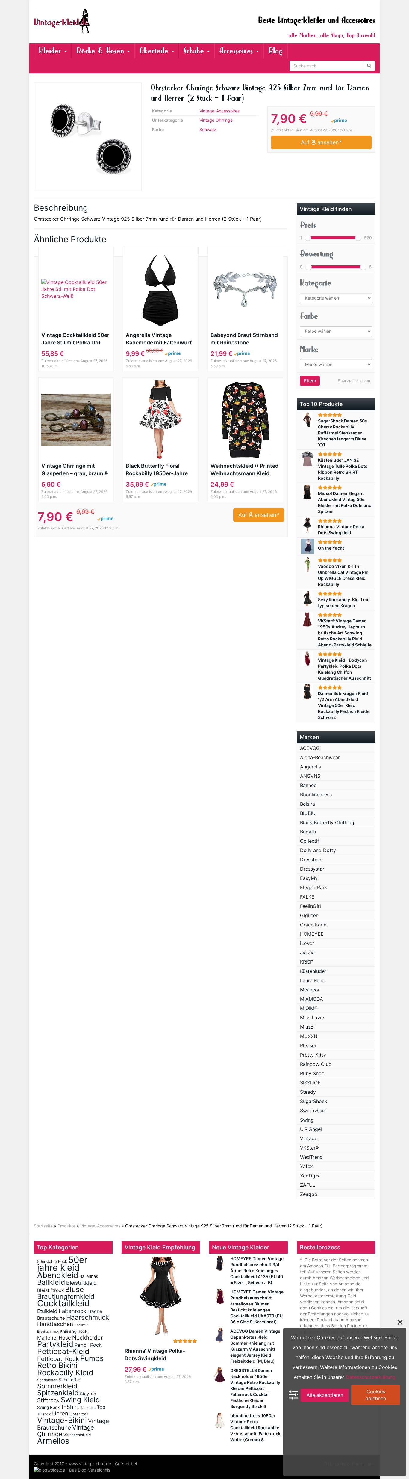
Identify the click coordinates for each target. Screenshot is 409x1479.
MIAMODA (311, 999)
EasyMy (309, 878)
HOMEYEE (312, 934)
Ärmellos (53, 1440)
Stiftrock (48, 1400)
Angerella (310, 767)
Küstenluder (313, 971)
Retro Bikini (57, 1365)
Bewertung (316, 254)
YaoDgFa (310, 1176)
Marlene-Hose (54, 1338)
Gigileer (309, 915)
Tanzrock (88, 1408)
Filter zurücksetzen (354, 380)
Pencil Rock (88, 1345)
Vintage (308, 1138)
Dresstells (311, 860)
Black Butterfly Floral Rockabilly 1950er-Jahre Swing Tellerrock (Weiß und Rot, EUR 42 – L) (157, 470)
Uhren (60, 1413)
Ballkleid (51, 1282)
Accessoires (237, 51)
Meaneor (310, 990)
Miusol (307, 1027)
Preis (308, 225)
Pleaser (308, 1045)
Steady (308, 1092)
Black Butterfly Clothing (327, 822)
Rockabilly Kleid (65, 1372)
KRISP (306, 962)
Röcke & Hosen (101, 51)
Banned (308, 785)
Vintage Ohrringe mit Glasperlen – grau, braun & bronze (74, 470)
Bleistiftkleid (81, 1283)
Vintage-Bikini (62, 1420)
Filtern (310, 380)
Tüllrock (44, 1414)
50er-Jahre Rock (52, 1261)
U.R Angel (311, 1129)
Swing (307, 1120)
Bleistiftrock (50, 1290)
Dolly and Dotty (318, 850)
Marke (309, 349)
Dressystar (312, 869)
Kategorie (315, 283)
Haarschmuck (87, 1317)
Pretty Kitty (313, 1055)
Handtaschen (55, 1324)
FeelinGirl (310, 906)
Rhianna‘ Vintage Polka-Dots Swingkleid (155, 1354)
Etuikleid (47, 1311)
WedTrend (311, 1157)
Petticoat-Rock (58, 1358)
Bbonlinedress (316, 795)
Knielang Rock (73, 1331)
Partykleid (55, 1344)
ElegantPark (313, 887)
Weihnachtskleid (77, 1435)
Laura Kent (312, 980)
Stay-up (88, 1393)
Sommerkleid (57, 1386)
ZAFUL (307, 1185)
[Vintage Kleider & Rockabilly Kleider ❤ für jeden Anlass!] (88, 21)
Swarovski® (313, 1111)
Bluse (74, 1289)
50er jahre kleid (62, 1263)
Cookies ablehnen (376, 1394)
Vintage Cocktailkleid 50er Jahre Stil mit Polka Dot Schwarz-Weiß (75, 339)
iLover (307, 943)
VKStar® (309, 1148)
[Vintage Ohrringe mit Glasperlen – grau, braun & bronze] (76, 420)
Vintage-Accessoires (219, 110)
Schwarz (207, 129)
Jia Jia (307, 953)
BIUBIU (308, 813)
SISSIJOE (310, 1083)
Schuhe (195, 51)
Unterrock (78, 1414)
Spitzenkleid (58, 1392)
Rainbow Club (315, 1064)
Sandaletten (47, 1380)
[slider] (308, 238)
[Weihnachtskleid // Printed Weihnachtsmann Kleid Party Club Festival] (245, 419)
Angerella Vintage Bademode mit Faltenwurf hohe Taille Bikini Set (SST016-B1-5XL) (159, 339)
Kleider (51, 51)
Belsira (307, 804)
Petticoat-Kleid (63, 1351)
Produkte (66, 1225)
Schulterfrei (70, 1379)
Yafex (306, 1166)
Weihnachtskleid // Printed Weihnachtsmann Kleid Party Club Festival (244, 470)
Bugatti (308, 832)
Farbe (309, 316)
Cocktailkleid (63, 1303)
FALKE (307, 897)
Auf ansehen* (321, 142)
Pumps (92, 1358)
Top (101, 1407)
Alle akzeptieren (325, 1395)
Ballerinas (88, 1276)
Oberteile (155, 51)
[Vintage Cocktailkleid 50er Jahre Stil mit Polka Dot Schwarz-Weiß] (76, 289)
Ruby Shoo (312, 1073)
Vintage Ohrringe (216, 120)
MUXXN (308, 1036)
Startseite (43, 1225)
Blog (275, 51)
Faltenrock (72, 1311)
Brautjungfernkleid (66, 1296)
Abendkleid (57, 1275)
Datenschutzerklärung (371, 1377)
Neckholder (87, 1337)
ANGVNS (310, 776)
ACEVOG (310, 748)
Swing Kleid (80, 1399)
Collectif (309, 841)
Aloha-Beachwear (320, 757)
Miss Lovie (312, 1018)
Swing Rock (48, 1407)
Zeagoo (308, 1194)
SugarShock (313, 1101)
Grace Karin (313, 925)
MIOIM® (309, 1008)
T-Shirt (70, 1406)
